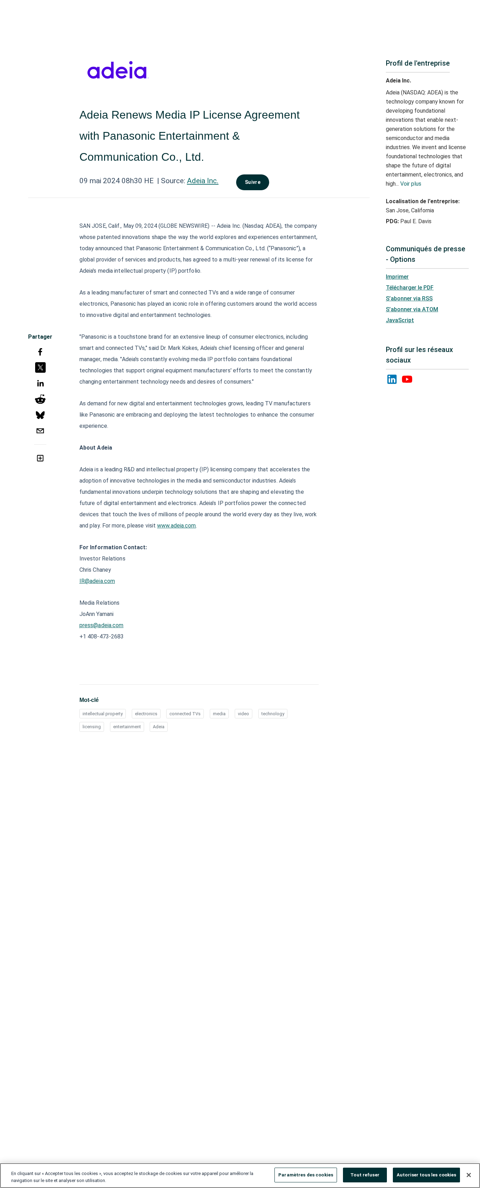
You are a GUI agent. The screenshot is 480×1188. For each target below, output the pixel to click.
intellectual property (103, 713)
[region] (240, 1175)
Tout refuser (365, 1174)
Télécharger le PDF (410, 287)
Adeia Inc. (203, 181)
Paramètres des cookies (305, 1174)
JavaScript (400, 320)
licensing (92, 726)
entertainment (127, 726)
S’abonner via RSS (409, 298)
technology (272, 713)
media (219, 713)
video (243, 713)
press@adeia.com (101, 625)
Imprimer (397, 276)
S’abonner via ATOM (412, 309)
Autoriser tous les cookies (426, 1174)
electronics (146, 713)
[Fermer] (468, 1175)
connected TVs (185, 713)
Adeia (158, 726)
